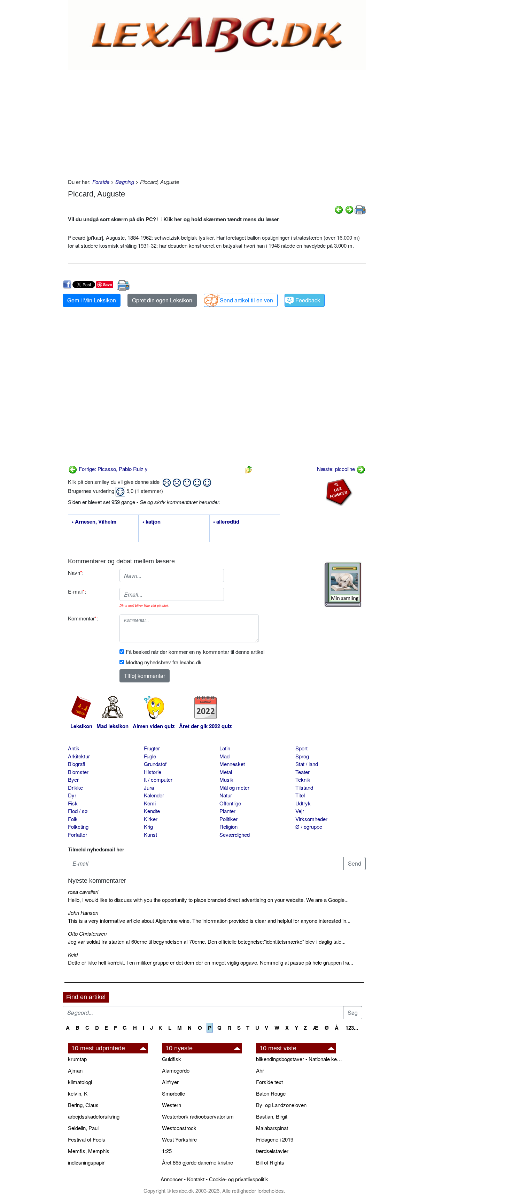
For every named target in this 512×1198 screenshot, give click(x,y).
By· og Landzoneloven (281, 1104)
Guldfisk (171, 1058)
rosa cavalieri (83, 891)
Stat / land (306, 763)
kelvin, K (77, 1093)
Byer (73, 779)
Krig (148, 826)
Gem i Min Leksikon (91, 300)
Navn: (76, 572)
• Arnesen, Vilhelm (94, 521)
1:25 (167, 1150)
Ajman (75, 1070)
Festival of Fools (86, 1139)
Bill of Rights (270, 1162)
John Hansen (83, 912)
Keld (73, 954)
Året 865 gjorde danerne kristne (197, 1162)
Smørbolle (173, 1093)
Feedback (307, 300)
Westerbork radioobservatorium (198, 1116)
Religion (228, 826)
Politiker (228, 818)
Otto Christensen (87, 933)
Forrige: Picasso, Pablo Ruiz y (112, 468)
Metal (225, 771)
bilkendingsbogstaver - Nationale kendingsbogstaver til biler (299, 1058)
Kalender (154, 795)
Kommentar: (83, 618)
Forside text (269, 1081)
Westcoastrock (179, 1127)
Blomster (78, 771)
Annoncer (172, 1179)
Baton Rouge (271, 1093)
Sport (301, 748)
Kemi (150, 803)
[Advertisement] (217, 122)
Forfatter (77, 834)
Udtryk (303, 803)
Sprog (302, 756)
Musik (226, 779)
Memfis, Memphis (88, 1150)
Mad (224, 756)
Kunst (150, 834)
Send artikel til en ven (246, 300)
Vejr (299, 810)
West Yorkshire (179, 1139)
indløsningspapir (86, 1162)
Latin (224, 748)
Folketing (78, 826)
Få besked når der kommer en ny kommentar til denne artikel (195, 651)
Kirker (150, 818)
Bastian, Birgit (271, 1116)
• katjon (151, 521)
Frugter (152, 748)
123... (352, 1027)
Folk (73, 818)
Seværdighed (234, 834)
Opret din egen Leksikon (162, 300)
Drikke (75, 787)
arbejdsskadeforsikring (93, 1116)
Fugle (150, 756)
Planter (227, 810)
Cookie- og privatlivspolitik (238, 1179)
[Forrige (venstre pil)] (339, 208)
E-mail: (77, 591)
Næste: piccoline (336, 468)
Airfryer (170, 1081)
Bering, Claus (83, 1104)
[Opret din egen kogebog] (343, 584)
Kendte (152, 810)
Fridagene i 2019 (274, 1139)
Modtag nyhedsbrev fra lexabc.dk (164, 662)
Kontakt (195, 1179)
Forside (100, 181)
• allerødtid (226, 521)
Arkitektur (79, 756)
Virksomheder (311, 818)
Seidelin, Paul (83, 1127)
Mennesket (232, 763)
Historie (152, 771)
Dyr (72, 795)
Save (107, 284)
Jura (149, 787)
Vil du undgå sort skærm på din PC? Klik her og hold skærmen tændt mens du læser (173, 219)
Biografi (76, 763)
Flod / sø (77, 810)
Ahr (260, 1070)
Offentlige (230, 803)
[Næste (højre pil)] (349, 208)
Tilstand (304, 787)
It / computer (158, 779)
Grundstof (155, 763)
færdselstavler (272, 1150)
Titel (300, 795)
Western (171, 1104)
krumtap (77, 1058)
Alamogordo (175, 1070)
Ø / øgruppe (308, 826)
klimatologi (80, 1081)
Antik (73, 748)
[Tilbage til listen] (248, 468)
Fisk (73, 803)
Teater (302, 771)
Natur (225, 795)
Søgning (124, 181)
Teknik (302, 779)
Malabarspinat (272, 1127)
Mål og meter (234, 787)
